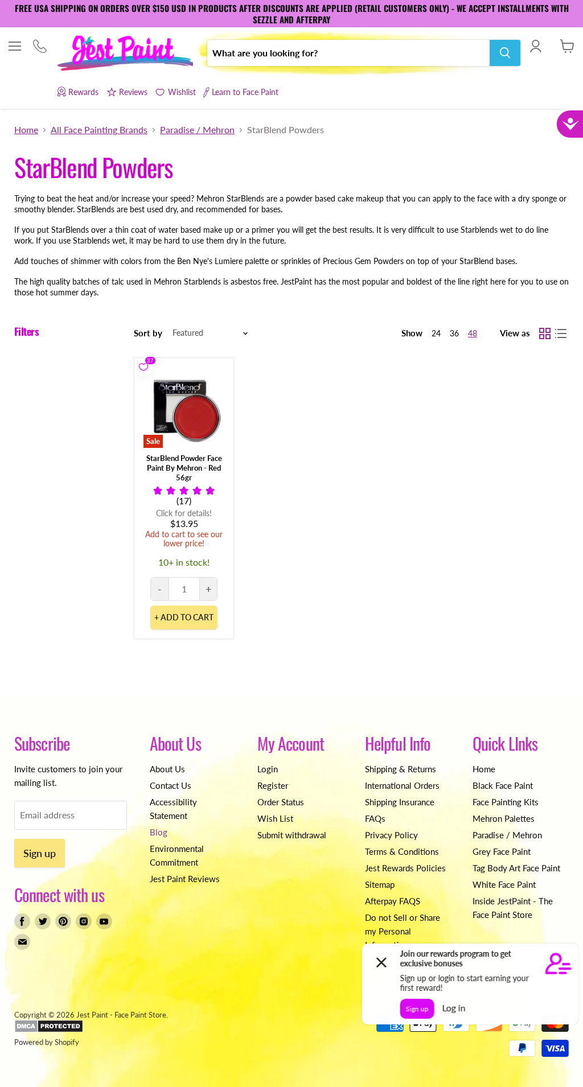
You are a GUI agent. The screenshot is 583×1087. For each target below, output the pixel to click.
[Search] (505, 53)
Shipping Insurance (399, 802)
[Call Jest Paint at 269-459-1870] (39, 47)
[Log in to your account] (535, 46)
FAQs (375, 818)
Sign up (39, 853)
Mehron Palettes (504, 818)
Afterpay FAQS (392, 901)
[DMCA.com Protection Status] (48, 1030)
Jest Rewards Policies (405, 868)
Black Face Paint (503, 785)
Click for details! (184, 513)
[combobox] (348, 53)
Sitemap (380, 884)
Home (26, 130)
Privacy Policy (391, 835)
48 (472, 333)
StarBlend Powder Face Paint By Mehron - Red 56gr (184, 468)
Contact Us (170, 785)
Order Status (280, 802)
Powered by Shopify (46, 1042)
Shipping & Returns (400, 769)
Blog (158, 832)
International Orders (402, 785)
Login (267, 769)
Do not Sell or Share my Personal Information (402, 931)
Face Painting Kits (506, 802)
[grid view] (545, 333)
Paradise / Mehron (197, 130)
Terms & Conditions (402, 851)
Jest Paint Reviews (185, 879)
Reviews (133, 92)
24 (436, 333)
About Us (167, 769)
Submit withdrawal (291, 835)
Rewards (83, 92)
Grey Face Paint (502, 851)
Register (272, 785)
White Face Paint (504, 884)
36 (454, 333)
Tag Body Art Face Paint (516, 868)
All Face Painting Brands (99, 130)
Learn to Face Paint (245, 92)
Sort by (148, 333)
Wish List (275, 818)
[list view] (561, 333)
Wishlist (181, 92)
